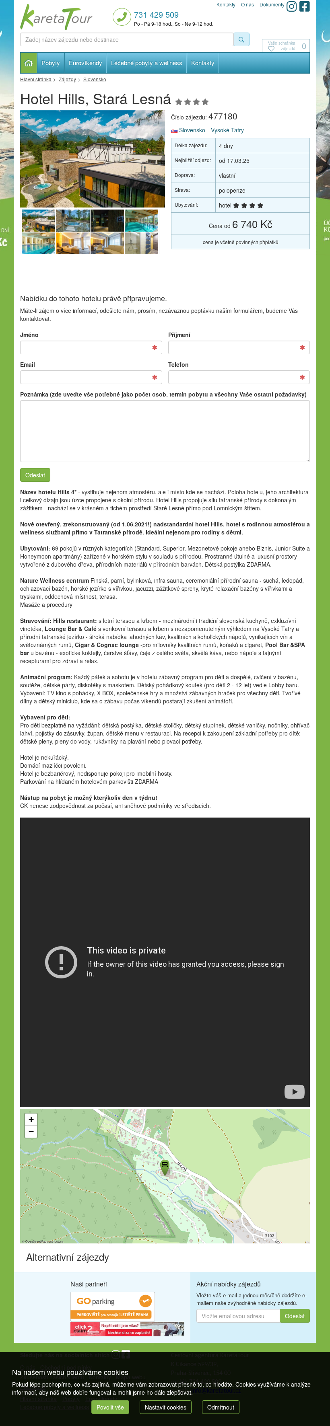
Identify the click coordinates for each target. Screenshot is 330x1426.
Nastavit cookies (165, 1407)
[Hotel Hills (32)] (141, 243)
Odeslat (35, 475)
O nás (247, 4)
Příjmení (179, 335)
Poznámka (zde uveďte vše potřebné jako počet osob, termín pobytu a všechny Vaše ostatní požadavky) (163, 394)
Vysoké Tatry (227, 130)
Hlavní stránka (29, 63)
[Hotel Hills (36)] (38, 243)
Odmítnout (220, 1407)
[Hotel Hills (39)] (72, 220)
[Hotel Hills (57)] (92, 159)
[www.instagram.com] (292, 6)
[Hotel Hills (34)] (72, 243)
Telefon (178, 364)
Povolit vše (110, 1407)
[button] (164, 1166)
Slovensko (191, 130)
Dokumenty (272, 4)
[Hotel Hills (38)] (107, 220)
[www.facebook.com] (304, 6)
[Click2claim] (127, 1328)
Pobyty (50, 62)
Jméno (29, 335)
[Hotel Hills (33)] (107, 243)
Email (27, 364)
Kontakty (202, 62)
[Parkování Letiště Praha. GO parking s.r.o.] (112, 1306)
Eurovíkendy (85, 62)
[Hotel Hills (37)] (141, 220)
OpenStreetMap (35, 1241)
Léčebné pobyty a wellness (146, 62)
